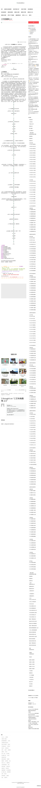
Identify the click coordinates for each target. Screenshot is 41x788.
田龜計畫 (3, 768)
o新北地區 (15, 393)
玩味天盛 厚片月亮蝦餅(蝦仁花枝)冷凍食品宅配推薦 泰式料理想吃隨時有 (33, 98)
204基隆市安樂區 (32, 494)
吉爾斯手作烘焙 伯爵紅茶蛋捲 (33, 728)
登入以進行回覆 (10, 414)
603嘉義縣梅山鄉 (32, 399)
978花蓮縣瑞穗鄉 (32, 536)
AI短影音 (31, 121)
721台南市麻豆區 (32, 427)
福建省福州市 (31, 586)
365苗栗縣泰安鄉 (32, 303)
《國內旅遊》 (10, 393)
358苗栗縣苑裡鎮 (32, 290)
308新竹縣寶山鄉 (32, 257)
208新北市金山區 (32, 146)
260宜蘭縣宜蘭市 (32, 499)
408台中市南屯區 (32, 322)
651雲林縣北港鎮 (32, 392)
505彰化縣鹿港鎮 (32, 370)
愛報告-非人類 (31, 666)
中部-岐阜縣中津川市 (33, 610)
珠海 (8, 764)
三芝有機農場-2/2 (6, 252)
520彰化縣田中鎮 (32, 383)
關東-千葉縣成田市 (32, 619)
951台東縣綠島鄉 (32, 542)
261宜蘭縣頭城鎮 (32, 501)
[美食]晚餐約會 (30, 9)
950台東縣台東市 (32, 540)
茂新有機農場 (5, 246)
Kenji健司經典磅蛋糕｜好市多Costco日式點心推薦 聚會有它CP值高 (33, 40)
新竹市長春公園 (14, 385)
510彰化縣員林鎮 (32, 375)
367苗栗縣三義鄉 (32, 307)
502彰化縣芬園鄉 (32, 368)
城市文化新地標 (4, 744)
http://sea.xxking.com (4, 275)
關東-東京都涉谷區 (32, 634)
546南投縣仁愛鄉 (32, 353)
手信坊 (6, 751)
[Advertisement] (13, 291)
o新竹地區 (31, 236)
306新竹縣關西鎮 (32, 253)
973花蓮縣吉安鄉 (32, 525)
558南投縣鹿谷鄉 (32, 359)
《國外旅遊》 (31, 572)
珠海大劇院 (3, 766)
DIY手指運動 (31, 675)
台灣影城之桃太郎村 (5, 742)
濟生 (10, 760)
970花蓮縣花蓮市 (32, 518)
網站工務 (30, 681)
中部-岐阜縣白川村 (32, 616)
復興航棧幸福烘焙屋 (32, 43)
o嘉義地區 (31, 395)
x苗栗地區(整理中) (32, 312)
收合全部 (33, 28)
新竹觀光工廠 (4, 755)
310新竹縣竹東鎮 (32, 259)
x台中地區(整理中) (32, 345)
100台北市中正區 (32, 181)
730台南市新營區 (32, 438)
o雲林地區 (31, 386)
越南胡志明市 (31, 649)
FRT (23, 783)
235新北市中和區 (32, 161)
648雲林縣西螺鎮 (32, 390)
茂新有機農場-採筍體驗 (7, 247)
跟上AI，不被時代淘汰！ (32, 61)
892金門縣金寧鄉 (32, 564)
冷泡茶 (9, 740)
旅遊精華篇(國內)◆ (32, 134)
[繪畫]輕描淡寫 (18, 15)
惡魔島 (3, 751)
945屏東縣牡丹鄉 (32, 481)
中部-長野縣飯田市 (32, 608)
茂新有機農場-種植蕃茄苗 (7, 248)
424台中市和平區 (32, 335)
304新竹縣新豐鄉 (32, 248)
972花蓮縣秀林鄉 (32, 523)
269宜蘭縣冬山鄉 (32, 514)
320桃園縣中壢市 (32, 209)
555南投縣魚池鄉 (32, 355)
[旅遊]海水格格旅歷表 (7, 9)
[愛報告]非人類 (30, 12)
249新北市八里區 (32, 170)
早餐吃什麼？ (31, 124)
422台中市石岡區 (32, 331)
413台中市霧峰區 (32, 325)
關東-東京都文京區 (32, 640)
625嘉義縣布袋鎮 (32, 407)
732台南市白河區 (32, 440)
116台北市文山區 (32, 203)
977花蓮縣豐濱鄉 (32, 534)
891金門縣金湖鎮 (32, 562)
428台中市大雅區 (32, 340)
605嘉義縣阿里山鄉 (32, 401)
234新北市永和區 (32, 159)
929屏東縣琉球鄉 (32, 477)
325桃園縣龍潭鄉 (32, 211)
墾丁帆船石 (14, 375)
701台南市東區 (32, 416)
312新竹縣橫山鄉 (32, 264)
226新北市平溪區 (32, 150)
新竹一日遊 (3, 753)
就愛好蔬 (30, 119)
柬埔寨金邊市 (31, 653)
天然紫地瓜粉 (4, 746)
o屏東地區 (31, 467)
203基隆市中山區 (32, 492)
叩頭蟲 (17, 187)
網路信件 (30, 686)
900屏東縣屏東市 (32, 468)
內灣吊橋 (13, 364)
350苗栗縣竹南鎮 (32, 277)
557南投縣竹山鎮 (32, 357)
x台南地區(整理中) (32, 447)
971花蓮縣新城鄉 (32, 521)
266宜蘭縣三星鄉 (32, 510)
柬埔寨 (30, 652)
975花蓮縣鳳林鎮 (32, 529)
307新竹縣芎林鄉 (32, 255)
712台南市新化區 (32, 423)
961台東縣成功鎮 (32, 549)
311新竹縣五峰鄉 (32, 261)
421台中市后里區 (32, 329)
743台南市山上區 (32, 444)
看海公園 (7, 768)
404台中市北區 (32, 318)
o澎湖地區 (31, 552)
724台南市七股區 (32, 429)
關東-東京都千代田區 (33, 636)
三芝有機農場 (7, 394)
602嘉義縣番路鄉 (32, 396)
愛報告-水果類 (31, 662)
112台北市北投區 (32, 196)
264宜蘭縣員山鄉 (32, 505)
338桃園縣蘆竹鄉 (32, 231)
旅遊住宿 (30, 140)
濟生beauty (3, 762)
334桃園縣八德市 (32, 222)
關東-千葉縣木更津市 (33, 625)
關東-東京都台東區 (32, 645)
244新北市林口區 (32, 166)
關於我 (30, 15)
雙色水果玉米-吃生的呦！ (7, 253)
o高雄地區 (31, 450)
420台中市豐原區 (32, 327)
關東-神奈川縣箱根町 (33, 623)
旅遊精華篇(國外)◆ (32, 574)
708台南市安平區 (32, 420)
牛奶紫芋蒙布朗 (4, 764)
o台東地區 (31, 539)
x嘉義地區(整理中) (32, 410)
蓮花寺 (5, 773)
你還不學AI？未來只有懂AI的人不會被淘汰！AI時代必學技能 (33, 79)
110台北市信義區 (32, 192)
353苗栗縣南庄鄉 (32, 283)
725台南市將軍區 (32, 431)
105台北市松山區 (32, 185)
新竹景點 (7, 753)
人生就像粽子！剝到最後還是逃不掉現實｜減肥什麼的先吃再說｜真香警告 (33, 70)
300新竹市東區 (32, 237)
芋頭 (2, 773)
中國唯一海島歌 (4, 738)
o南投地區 (31, 347)
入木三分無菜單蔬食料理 (32, 56)
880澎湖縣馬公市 (32, 553)
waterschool (6, 20)
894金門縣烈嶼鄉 (32, 569)
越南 (30, 648)
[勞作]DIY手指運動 (11, 15)
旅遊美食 (30, 138)
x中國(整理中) (31, 593)
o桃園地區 (31, 208)
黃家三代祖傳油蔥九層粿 (32, 109)
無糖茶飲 (8, 762)
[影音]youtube (24, 15)
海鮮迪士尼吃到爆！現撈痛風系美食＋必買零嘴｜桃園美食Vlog (33, 66)
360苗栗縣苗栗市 (32, 292)
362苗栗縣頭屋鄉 (32, 296)
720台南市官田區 (32, 425)
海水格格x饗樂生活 (31, 690)
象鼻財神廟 (3, 775)
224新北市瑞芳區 (32, 148)
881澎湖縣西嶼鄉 (32, 555)
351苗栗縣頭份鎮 (32, 279)
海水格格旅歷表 (33, 29)
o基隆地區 (31, 489)
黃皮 (2, 777)
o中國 (30, 582)
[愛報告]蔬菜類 (10, 12)
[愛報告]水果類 (16, 12)
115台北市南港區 (32, 200)
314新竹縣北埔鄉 (32, 268)
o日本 (30, 598)
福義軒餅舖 (3, 770)
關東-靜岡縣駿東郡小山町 (33, 627)
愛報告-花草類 (31, 664)
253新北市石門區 (32, 176)
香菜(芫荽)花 (30, 727)
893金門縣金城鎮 (32, 566)
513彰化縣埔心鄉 (32, 379)
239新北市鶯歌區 (32, 163)
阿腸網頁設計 (39, 785)
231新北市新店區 (32, 155)
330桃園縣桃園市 (32, 218)
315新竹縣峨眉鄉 (32, 270)
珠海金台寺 (8, 766)
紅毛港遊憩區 (8, 770)
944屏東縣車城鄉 (32, 479)
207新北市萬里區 (32, 144)
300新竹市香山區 (32, 242)
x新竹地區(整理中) (32, 273)
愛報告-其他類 (31, 668)
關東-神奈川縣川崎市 (33, 621)
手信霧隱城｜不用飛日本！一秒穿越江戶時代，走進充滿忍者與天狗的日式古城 (33, 53)
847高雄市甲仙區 (32, 462)
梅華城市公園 (4, 757)
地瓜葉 (14, 235)
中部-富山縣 (31, 603)
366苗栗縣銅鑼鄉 (32, 305)
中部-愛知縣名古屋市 (33, 612)
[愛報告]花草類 (23, 12)
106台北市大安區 (32, 187)
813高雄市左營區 (32, 451)
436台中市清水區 (32, 342)
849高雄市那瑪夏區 (32, 464)
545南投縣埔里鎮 (32, 351)
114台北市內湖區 (32, 198)
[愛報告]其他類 (3, 15)
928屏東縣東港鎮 (32, 475)
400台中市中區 (32, 316)
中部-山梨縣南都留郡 (33, 630)
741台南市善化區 (32, 442)
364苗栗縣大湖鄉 (32, 301)
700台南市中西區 (32, 414)
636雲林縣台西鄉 (32, 388)
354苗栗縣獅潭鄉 (32, 285)
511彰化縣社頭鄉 (32, 377)
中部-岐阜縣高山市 (32, 614)
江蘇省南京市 (31, 590)
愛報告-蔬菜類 (31, 659)
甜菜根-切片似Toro (6, 254)
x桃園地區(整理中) (32, 234)
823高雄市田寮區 (32, 455)
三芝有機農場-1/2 (4, 57)
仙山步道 (5, 385)
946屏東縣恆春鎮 (32, 484)
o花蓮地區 (31, 517)
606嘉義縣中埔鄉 (32, 403)
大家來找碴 (31, 677)
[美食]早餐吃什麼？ (16, 9)
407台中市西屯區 (32, 320)
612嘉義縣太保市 (32, 405)
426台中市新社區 (32, 338)
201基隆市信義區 (32, 490)
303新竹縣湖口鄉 (32, 246)
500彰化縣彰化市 (32, 366)
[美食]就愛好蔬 (3, 12)
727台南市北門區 (32, 436)
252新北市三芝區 (20, 393)
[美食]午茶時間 (23, 9)
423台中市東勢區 (32, 333)
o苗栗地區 (31, 275)
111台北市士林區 (32, 194)
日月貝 (8, 755)
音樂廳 (7, 775)
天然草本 (8, 746)
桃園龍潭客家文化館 (32, 59)
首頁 (2, 9)
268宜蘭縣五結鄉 (32, 512)
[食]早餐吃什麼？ (33, 30)
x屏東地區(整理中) (32, 487)
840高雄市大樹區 (32, 460)
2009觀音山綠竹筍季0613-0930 (8, 258)
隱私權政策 (22, 787)
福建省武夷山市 (32, 584)
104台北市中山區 (32, 183)
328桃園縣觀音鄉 (32, 216)
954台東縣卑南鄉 (32, 545)
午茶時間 (30, 670)
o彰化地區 (31, 365)
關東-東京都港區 (32, 638)
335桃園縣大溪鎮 (32, 224)
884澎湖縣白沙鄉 (32, 558)
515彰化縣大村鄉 (32, 381)
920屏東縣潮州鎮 (32, 473)
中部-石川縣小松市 (32, 599)
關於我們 (18, 787)
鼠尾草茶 (5, 777)
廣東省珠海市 (31, 588)
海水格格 (30, 683)
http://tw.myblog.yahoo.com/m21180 (11, 76)
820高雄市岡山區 (32, 453)
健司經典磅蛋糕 (4, 740)
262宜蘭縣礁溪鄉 (32, 503)
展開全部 (29, 28)
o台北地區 (31, 179)
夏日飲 (9, 744)
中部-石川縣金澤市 (32, 601)
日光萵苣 (8, 231)
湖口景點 (6, 760)
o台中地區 (31, 314)
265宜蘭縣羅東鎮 (32, 508)
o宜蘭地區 (31, 497)
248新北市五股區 (32, 168)
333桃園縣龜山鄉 (32, 220)
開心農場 (30, 128)
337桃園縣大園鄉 (32, 229)
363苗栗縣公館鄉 (32, 298)
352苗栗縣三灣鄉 (32, 281)
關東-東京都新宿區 (32, 632)
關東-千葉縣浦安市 (32, 643)
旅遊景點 (6, 393)
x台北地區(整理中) (32, 206)
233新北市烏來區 (32, 157)
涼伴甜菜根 (5, 257)
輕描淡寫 (31, 32)
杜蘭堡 (29, 712)
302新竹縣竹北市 (32, 244)
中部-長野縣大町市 (32, 606)
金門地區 (30, 561)
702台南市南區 (32, 418)
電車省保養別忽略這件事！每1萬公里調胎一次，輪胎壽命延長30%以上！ (33, 74)
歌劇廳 (3, 760)
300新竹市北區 (32, 240)
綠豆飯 (29, 720)
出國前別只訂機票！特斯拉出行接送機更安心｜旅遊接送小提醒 (33, 90)
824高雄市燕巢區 (32, 457)
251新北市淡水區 (32, 172)
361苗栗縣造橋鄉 (32, 294)
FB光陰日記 (31, 679)
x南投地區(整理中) (32, 362)
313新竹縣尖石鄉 (32, 266)
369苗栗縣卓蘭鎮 (32, 309)
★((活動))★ (31, 130)
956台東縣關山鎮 (32, 547)
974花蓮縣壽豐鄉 (32, 527)
